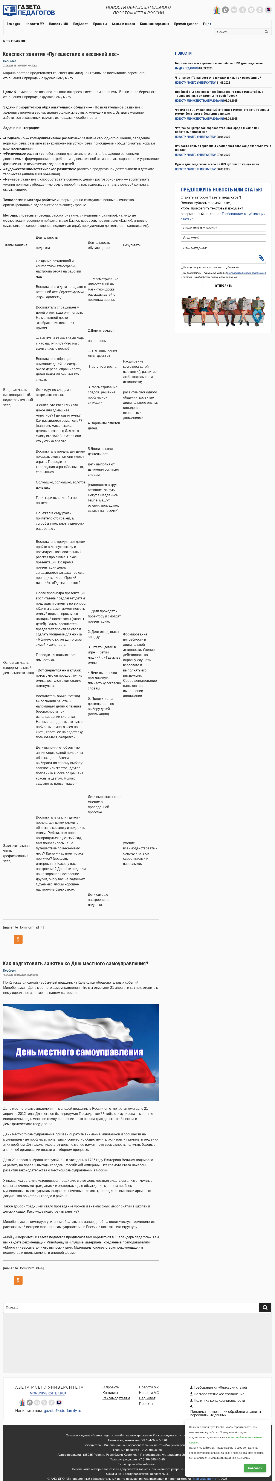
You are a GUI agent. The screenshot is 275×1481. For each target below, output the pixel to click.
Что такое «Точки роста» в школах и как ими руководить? (218, 77)
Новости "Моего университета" (195, 82)
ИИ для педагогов (187, 68)
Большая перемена (154, 24)
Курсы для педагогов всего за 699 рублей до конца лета (217, 164)
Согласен (255, 1468)
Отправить (223, 286)
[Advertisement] (132, 1343)
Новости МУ (35, 24)
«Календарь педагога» (133, 1237)
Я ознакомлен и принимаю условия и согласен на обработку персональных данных (223, 274)
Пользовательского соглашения (246, 272)
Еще (206, 24)
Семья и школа (123, 24)
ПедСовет (80, 24)
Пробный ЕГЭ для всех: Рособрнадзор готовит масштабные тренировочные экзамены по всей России (219, 93)
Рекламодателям (116, 1398)
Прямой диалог (186, 24)
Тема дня (13, 24)
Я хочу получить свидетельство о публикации (211, 267)
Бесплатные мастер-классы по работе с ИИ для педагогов (219, 63)
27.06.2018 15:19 (11, 66)
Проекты (100, 24)
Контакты (110, 1393)
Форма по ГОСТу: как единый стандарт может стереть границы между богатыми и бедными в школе (222, 111)
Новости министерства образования (199, 100)
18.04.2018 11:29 (11, 975)
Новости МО (58, 24)
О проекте (110, 1387)
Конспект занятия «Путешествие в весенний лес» (61, 54)
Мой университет (205, 1478)
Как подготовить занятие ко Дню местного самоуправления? (75, 963)
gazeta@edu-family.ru (62, 1411)
